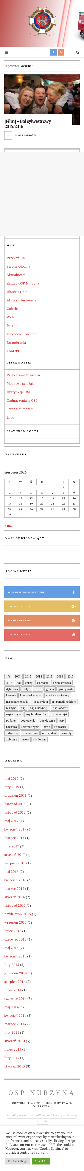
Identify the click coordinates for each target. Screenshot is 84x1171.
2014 (39, 676)
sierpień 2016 (14, 863)
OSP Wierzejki (59, 714)
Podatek (11, 720)
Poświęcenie (47, 720)
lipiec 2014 (12, 990)
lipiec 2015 (12, 930)
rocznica (11, 727)
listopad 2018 (15, 803)
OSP (23, 708)
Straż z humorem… (22, 408)
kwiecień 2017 (15, 829)
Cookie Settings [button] (17, 1161)
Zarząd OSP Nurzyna (23, 283)
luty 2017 (11, 846)
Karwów (11, 695)
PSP (61, 720)
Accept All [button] (41, 1161)
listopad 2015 (15, 905)
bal (19, 683)
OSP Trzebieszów (36, 714)
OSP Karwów (60, 708)
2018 (9, 683)
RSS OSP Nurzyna (20, 620)
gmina (50, 689)
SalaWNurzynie (30, 727)
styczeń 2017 (14, 854)
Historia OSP (17, 291)
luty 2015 (11, 964)
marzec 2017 (14, 837)
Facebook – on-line (21, 334)
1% (8, 676)
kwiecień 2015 (15, 956)
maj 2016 (11, 871)
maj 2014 (11, 1007)
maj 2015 (11, 947)
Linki (10, 417)
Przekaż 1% (16, 257)
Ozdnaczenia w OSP (22, 400)
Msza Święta (40, 702)
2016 (60, 676)
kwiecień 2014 (15, 1015)
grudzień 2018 (15, 795)
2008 (18, 676)
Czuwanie (42, 683)
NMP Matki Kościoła (64, 702)
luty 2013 (11, 1057)
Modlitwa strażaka (21, 383)
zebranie (11, 739)
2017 (70, 676)
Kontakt (13, 351)
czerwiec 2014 (15, 998)
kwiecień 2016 (15, 880)
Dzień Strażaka (62, 683)
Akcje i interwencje (21, 300)
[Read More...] (8, 135)
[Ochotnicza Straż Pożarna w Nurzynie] (42, 23)
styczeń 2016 (14, 897)
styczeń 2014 (14, 1040)
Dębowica (12, 689)
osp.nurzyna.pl (39, 708)
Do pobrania (16, 342)
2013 (28, 676)
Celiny (29, 683)
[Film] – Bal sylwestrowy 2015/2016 (27, 123)
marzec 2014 (14, 1023)
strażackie (60, 727)
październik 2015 (17, 913)
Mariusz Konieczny (57, 695)
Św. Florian (39, 739)
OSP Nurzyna (14, 714)
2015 (49, 676)
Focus (38, 689)
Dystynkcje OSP (19, 392)
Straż (47, 727)
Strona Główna (18, 266)
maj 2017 (11, 820)
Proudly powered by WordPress (26, 1115)
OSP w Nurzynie (19, 606)
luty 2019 (11, 787)
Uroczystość (49, 733)
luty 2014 (11, 1032)
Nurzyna (11, 708)
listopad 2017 (15, 812)
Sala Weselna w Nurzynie (26, 592)
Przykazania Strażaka (23, 375)
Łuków (25, 739)
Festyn (26, 689)
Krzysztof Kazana (31, 695)
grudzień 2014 (15, 973)
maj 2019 (11, 778)
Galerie (12, 308)
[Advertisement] (42, 194)
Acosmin (42, 1121)
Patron (12, 325)
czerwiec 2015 (15, 939)
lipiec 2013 (12, 1049)
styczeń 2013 (14, 1066)
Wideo (11, 317)
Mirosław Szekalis (17, 702)
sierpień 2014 (14, 981)
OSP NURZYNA (42, 1092)
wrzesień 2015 (15, 922)
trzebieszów (30, 733)
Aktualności (27, 135)
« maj (8, 525)
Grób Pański (65, 689)
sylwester (12, 733)
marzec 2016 (14, 888)
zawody (67, 733)
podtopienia (28, 720)
